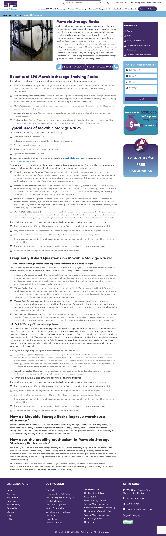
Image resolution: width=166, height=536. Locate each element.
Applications (119, 9)
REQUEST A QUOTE (74, 67)
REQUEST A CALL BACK (99, 67)
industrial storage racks (74, 158)
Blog (9, 515)
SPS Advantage (60, 9)
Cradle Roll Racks (54, 501)
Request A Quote (147, 9)
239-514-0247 (133, 504)
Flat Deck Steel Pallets (94, 493)
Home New (89, 522)
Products (71, 9)
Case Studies (12, 501)
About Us (45, 9)
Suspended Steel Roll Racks (58, 494)
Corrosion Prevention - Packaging (99, 508)
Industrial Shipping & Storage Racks (62, 497)
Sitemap (10, 512)
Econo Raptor (52, 519)
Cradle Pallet (90, 497)
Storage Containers (135, 41)
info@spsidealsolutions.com (23, 161)
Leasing (82, 9)
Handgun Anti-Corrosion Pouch (98, 511)
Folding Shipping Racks (56, 508)
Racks (129, 31)
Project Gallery (105, 9)
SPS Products (12, 497)
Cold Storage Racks (93, 518)
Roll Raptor (51, 515)
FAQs (9, 519)
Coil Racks (50, 490)
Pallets (129, 36)
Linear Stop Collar (54, 523)
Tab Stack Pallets (91, 490)
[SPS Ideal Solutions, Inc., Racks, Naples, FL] (139, 523)
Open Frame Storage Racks (58, 512)
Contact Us (132, 9)
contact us (61, 470)
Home (37, 9)
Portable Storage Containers (97, 500)
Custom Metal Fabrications (139, 55)
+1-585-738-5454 (135, 498)
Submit (141, 99)
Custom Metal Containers (96, 504)
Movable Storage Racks (56, 505)
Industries (91, 9)
